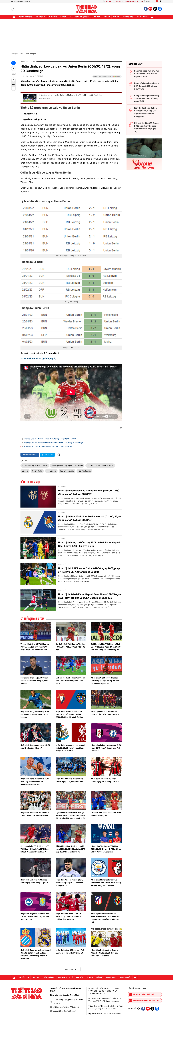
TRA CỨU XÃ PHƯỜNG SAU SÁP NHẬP (127, 1)
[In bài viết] (13, 74)
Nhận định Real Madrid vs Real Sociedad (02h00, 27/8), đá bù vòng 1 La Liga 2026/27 (89, 518)
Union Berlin (37, 471)
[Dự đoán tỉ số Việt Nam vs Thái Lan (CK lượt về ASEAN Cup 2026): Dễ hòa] (71, 631)
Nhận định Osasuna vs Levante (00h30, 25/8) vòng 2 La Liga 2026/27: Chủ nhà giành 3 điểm (69, 714)
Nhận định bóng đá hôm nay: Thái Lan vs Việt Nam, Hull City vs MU (70, 951)
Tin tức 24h (41, 17)
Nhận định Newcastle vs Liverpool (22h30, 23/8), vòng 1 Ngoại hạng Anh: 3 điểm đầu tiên (70, 748)
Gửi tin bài (146, 1)
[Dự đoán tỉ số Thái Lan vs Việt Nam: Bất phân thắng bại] (106, 800)
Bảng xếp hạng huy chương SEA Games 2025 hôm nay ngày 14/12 (146, 86)
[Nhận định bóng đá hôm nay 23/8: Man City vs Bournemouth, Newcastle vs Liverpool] (35, 766)
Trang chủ (15, 54)
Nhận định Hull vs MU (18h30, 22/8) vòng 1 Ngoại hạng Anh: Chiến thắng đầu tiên (68, 916)
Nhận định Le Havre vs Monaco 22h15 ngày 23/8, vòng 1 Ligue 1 (34, 881)
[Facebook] (152, 1)
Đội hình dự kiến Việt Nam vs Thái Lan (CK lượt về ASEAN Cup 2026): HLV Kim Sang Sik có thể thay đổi (106, 647)
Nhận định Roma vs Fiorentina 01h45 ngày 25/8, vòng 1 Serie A (105, 712)
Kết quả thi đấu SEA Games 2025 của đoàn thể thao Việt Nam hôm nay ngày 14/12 (146, 127)
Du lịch (107, 17)
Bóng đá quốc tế (82, 17)
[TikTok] (161, 1)
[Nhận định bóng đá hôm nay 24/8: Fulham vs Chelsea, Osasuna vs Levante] (35, 699)
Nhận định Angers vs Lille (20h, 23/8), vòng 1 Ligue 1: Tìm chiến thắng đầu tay (69, 883)
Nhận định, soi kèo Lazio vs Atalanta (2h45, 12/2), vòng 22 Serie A (48, 446)
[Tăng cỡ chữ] (13, 80)
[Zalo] (160, 9)
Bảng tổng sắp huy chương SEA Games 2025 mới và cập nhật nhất (146, 74)
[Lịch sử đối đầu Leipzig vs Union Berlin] (71, 229)
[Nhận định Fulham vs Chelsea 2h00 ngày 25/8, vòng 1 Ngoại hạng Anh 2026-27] (106, 732)
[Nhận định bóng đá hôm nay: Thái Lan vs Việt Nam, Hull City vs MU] (71, 937)
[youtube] (150, 9)
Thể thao (53, 17)
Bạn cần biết (142, 17)
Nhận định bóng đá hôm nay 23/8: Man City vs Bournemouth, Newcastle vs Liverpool (34, 782)
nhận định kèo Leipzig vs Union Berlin (67, 465)
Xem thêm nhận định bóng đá (39, 358)
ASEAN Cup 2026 (25, 17)
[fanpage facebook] (146, 9)
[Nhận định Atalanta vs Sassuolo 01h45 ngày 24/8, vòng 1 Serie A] (71, 766)
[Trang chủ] (14, 17)
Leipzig (25, 471)
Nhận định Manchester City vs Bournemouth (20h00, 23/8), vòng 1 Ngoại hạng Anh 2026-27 (106, 883)
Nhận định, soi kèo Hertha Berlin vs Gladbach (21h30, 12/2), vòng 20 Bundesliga (70, 95)
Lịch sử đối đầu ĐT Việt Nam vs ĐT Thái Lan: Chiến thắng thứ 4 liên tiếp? (70, 681)
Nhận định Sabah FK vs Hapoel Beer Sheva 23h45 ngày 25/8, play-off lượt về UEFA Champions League (89, 596)
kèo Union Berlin (67, 471)
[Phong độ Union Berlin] (71, 329)
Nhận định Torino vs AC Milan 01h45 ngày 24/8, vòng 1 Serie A (105, 780)
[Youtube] (157, 1)
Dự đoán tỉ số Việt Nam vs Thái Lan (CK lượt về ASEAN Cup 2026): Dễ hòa (71, 647)
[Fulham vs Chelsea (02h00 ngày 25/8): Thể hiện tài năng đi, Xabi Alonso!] (35, 665)
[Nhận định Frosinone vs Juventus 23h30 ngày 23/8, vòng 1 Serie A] (35, 800)
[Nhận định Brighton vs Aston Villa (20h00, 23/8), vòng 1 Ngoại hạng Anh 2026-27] (35, 901)
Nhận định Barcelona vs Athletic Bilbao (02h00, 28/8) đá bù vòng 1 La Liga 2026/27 (88, 492)
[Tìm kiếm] (13, 9)
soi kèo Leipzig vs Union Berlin (34, 465)
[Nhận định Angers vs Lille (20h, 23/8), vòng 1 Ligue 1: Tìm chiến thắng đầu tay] (71, 867)
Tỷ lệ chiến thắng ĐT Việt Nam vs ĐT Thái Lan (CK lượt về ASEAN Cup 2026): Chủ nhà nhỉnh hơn (34, 647)
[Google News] (107, 77)
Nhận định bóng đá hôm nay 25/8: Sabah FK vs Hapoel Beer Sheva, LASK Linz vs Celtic (89, 544)
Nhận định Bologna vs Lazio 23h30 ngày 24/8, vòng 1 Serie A (35, 746)
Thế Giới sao (128, 17)
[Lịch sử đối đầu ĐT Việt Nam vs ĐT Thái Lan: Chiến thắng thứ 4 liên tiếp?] (71, 665)
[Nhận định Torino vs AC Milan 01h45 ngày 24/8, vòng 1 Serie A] (106, 766)
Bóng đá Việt (65, 17)
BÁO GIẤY (109, 1)
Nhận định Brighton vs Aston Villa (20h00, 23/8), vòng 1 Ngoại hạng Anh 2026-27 (34, 916)
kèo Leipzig (51, 471)
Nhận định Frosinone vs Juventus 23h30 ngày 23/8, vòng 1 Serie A (34, 813)
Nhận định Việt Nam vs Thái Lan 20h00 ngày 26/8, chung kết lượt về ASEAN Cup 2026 (105, 681)
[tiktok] (155, 9)
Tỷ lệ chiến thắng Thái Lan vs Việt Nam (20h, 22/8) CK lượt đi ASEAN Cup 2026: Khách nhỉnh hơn (70, 849)
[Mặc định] (13, 84)
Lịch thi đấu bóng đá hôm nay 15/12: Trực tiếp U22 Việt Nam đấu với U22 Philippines (145, 112)
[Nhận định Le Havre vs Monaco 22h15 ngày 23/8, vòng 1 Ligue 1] (35, 867)
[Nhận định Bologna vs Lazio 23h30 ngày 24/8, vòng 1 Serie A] (35, 732)
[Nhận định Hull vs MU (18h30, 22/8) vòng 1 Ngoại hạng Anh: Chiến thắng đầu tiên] (71, 901)
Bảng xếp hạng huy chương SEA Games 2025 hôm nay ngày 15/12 (146, 98)
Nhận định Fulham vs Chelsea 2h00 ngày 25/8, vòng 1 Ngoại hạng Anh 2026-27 (106, 748)
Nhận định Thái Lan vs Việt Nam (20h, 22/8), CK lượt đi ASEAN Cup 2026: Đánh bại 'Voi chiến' (106, 849)
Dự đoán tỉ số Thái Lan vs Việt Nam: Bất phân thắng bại (106, 813)
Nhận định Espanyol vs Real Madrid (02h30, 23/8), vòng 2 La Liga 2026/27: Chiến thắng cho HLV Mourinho (35, 954)
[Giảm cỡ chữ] (13, 88)
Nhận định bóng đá (28, 54)
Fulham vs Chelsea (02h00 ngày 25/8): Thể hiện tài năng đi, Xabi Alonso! (34, 681)
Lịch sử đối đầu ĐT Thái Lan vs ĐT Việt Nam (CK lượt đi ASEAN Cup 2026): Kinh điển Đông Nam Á (34, 849)
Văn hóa (96, 17)
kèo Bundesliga (84, 471)
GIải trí (116, 17)
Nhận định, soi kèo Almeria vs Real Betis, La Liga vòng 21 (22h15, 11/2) (50, 439)
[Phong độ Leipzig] (71, 283)
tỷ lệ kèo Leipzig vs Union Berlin (100, 465)
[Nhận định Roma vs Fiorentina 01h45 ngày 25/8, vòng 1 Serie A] (106, 699)
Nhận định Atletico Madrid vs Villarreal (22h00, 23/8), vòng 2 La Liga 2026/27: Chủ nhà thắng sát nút (105, 917)
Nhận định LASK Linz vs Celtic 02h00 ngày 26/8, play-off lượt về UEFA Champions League (89, 570)
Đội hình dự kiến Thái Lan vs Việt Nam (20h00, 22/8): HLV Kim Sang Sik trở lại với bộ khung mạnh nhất (70, 815)
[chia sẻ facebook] (13, 68)
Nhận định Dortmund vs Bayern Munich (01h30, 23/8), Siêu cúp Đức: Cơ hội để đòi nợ (104, 953)
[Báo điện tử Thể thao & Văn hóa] (86, 9)
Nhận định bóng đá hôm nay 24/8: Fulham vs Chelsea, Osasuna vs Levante (34, 714)
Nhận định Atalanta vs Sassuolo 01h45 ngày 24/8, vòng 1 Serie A (70, 780)
